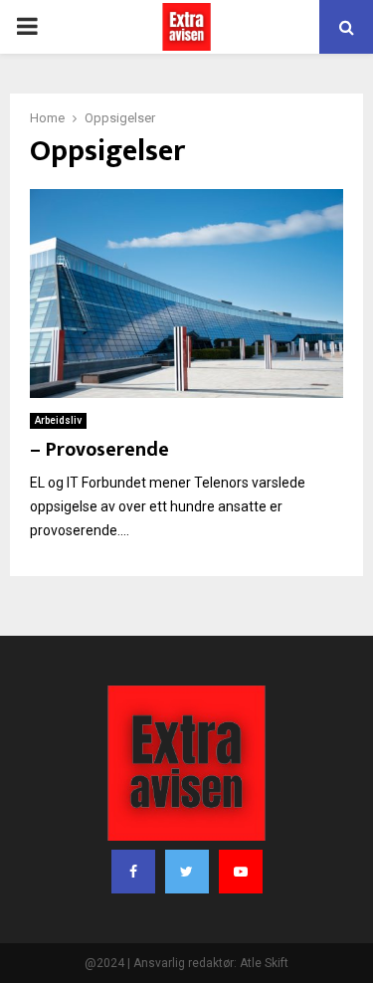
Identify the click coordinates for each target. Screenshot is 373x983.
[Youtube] (241, 871)
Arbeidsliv (58, 420)
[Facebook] (133, 871)
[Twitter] (187, 871)
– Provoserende (99, 450)
